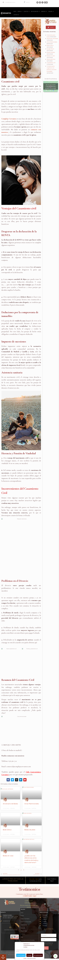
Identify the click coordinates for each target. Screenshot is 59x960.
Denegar (29, 955)
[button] (55, 956)
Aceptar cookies (21, 955)
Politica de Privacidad (31, 958)
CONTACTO (16, 14)
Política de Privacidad (46, 944)
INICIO (15, 11)
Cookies (25, 958)
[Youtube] (47, 2)
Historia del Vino (51, 59)
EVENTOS (26, 11)
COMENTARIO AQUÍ (29, 896)
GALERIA (50, 11)
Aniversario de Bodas (10, 804)
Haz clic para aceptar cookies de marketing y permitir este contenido (50, 86)
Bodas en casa (8, 856)
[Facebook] (37, 2)
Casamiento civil (51, 62)
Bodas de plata (29, 830)
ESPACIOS (43, 11)
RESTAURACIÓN (34, 11)
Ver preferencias (38, 955)
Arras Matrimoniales (31, 804)
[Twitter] (40, 2)
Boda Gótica (7, 830)
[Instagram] (42, 2)
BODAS (19, 11)
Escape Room (50, 49)
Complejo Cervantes (8, 119)
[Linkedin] (45, 2)
